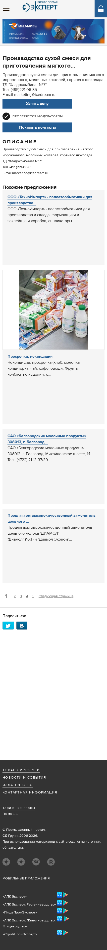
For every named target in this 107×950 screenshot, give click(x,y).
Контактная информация (29, 792)
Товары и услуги (21, 770)
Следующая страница (56, 596)
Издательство (17, 785)
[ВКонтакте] (23, 625)
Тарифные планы (18, 808)
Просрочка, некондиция (30, 356)
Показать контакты (37, 127)
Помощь (10, 814)
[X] (9, 625)
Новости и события (24, 777)
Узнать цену (37, 103)
